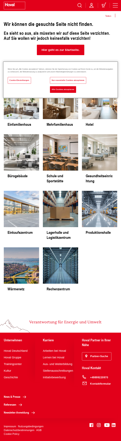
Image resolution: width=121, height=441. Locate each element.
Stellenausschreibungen (58, 370)
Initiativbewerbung (54, 377)
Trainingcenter (13, 364)
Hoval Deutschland (16, 350)
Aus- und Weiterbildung (57, 364)
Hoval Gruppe (12, 357)
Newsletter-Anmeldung (16, 412)
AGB (39, 430)
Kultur (7, 370)
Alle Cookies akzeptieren (63, 89)
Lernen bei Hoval (53, 357)
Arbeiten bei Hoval (54, 350)
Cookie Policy (11, 434)
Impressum (10, 426)
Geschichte (11, 377)
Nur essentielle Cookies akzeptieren (68, 80)
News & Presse (12, 397)
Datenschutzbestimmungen (19, 430)
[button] (60, 50)
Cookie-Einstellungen (19, 80)
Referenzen (10, 404)
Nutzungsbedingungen (30, 426)
